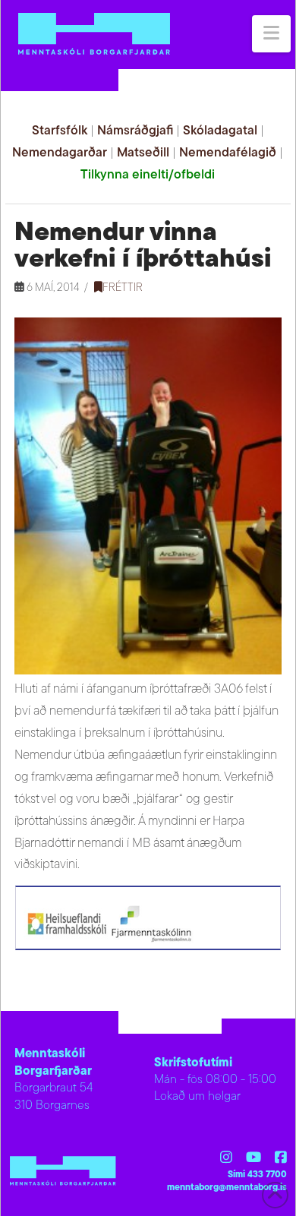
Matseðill (143, 153)
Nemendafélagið (227, 153)
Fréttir (122, 288)
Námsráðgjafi (135, 131)
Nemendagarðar (59, 153)
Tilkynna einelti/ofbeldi (147, 175)
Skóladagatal (220, 131)
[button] (271, 33)
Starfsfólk (59, 131)
